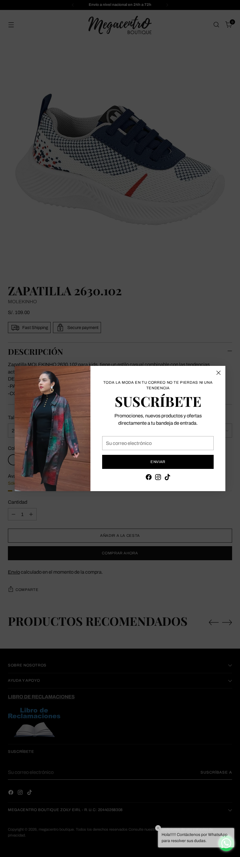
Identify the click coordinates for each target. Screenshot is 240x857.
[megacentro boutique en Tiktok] (167, 478)
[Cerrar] (218, 372)
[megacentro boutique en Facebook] (148, 478)
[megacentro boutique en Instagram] (158, 478)
